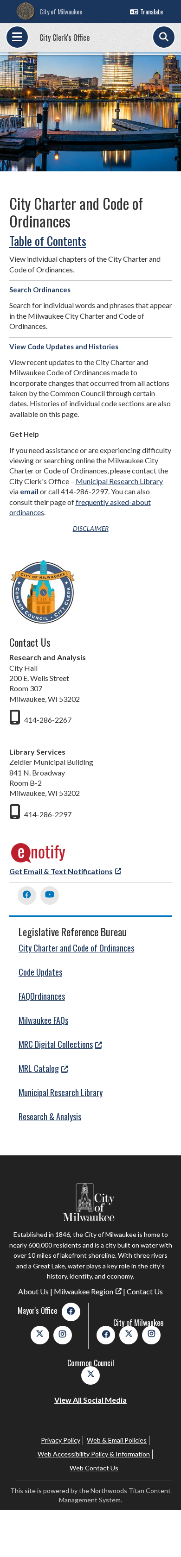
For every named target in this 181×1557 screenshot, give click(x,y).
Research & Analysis (50, 1116)
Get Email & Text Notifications (61, 871)
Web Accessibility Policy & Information (94, 1454)
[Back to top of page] (161, 1535)
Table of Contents (47, 241)
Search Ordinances (40, 289)
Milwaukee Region (83, 1291)
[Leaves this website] (38, 860)
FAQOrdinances (42, 996)
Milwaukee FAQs (43, 1020)
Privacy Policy (60, 1440)
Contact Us (145, 1291)
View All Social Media (90, 1399)
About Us (33, 1291)
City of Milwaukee (60, 11)
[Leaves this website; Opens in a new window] (27, 895)
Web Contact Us (94, 1468)
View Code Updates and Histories (63, 346)
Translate (151, 11)
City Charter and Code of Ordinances (76, 948)
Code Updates (40, 972)
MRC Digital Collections (56, 1044)
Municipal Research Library (119, 481)
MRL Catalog (39, 1068)
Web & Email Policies (117, 1440)
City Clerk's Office (64, 37)
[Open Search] (163, 37)
